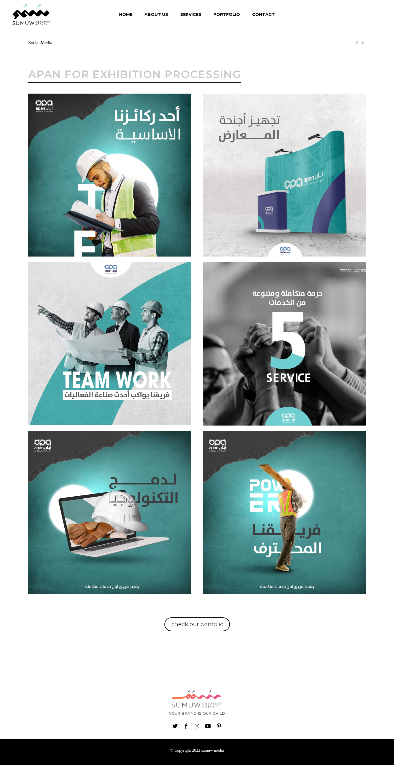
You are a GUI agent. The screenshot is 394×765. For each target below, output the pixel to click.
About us (156, 14)
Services (190, 14)
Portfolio (226, 14)
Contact (263, 14)
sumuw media (212, 750)
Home (125, 14)
